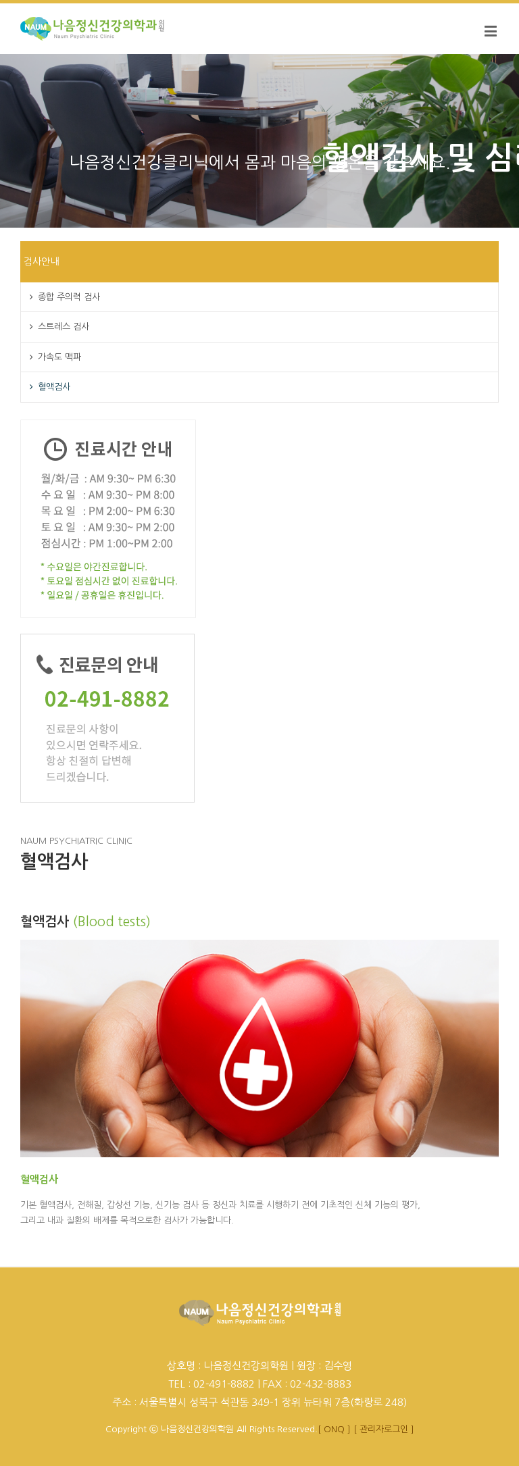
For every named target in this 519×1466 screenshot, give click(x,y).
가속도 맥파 (59, 357)
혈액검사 (54, 386)
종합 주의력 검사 (69, 297)
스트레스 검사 (63, 326)
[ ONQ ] (334, 1429)
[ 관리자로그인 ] (383, 1429)
